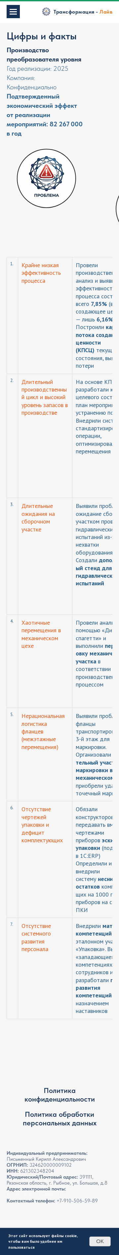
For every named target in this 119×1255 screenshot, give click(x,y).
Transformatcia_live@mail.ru (35, 1195)
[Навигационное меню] (13, 11)
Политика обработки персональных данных (60, 1118)
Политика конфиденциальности (59, 1094)
